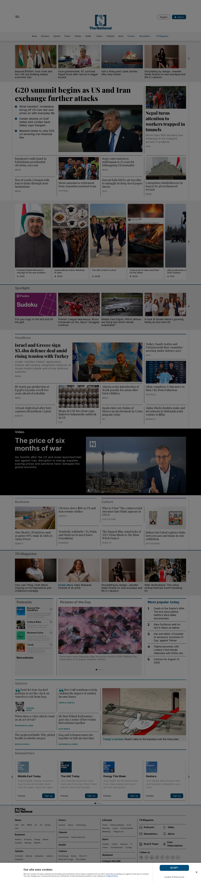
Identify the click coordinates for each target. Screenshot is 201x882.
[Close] (197, 872)
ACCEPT (174, 868)
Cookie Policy (112, 876)
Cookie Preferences (174, 877)
